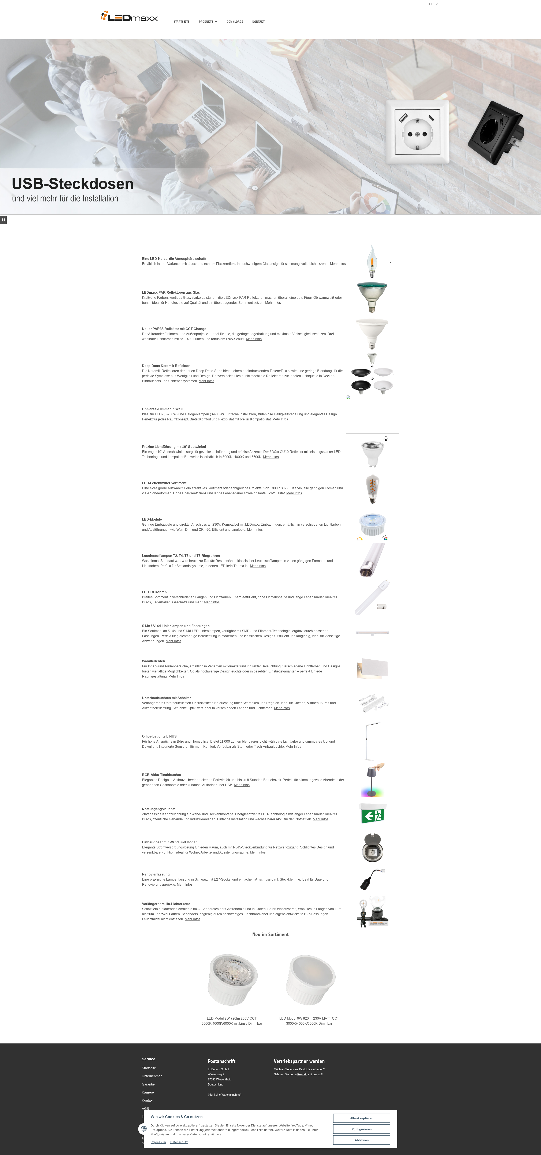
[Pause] (3, 220)
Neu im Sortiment (270, 934)
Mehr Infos (338, 264)
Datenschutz (179, 1142)
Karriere (148, 1092)
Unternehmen (152, 1076)
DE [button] (431, 4)
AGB (145, 1108)
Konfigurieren (362, 1129)
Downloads (235, 22)
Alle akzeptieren (361, 1118)
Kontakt (258, 22)
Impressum (158, 1142)
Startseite (182, 22)
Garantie (148, 1084)
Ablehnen (362, 1140)
